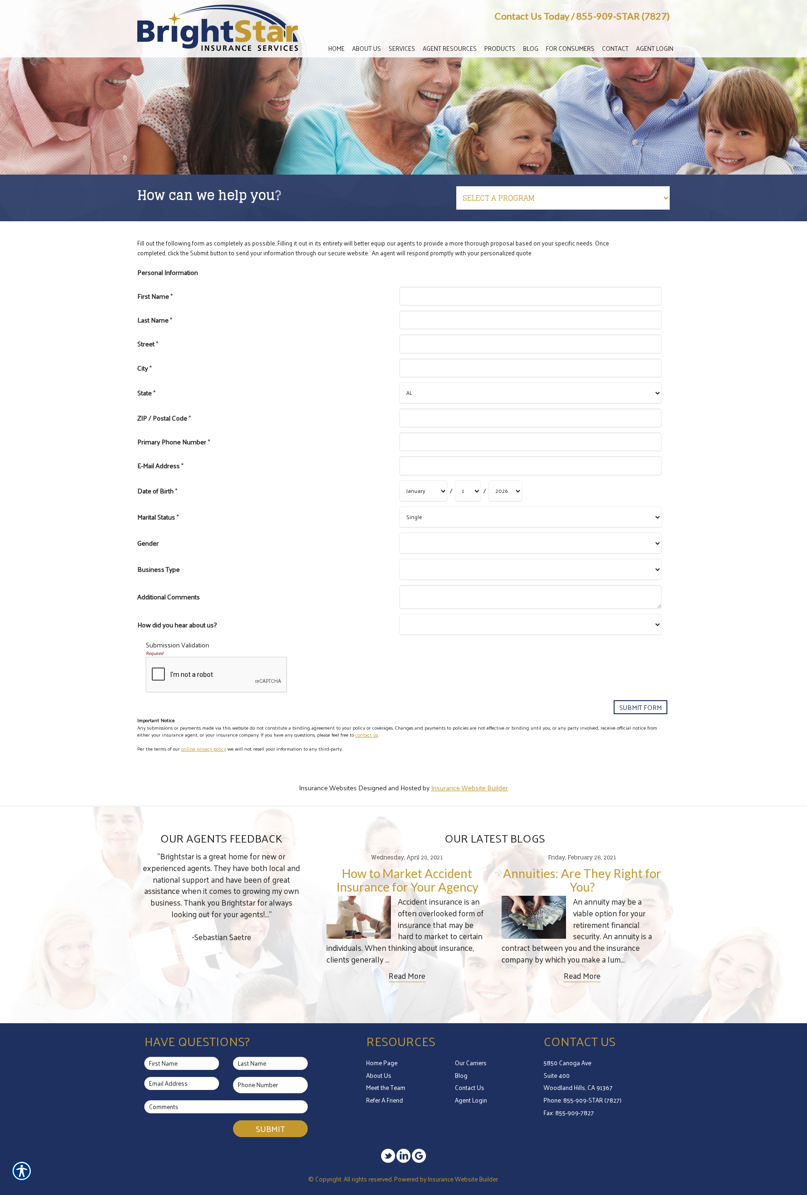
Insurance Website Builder (469, 787)
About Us (378, 1075)
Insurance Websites (328, 787)
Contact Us (469, 1087)
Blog (461, 1075)
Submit (270, 1128)
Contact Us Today (532, 15)
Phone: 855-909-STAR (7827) (583, 1100)
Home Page (381, 1062)
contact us (366, 734)
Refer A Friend (384, 1100)
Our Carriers (471, 1062)
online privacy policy (203, 748)
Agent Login (471, 1100)
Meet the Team (385, 1087)
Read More (407, 976)
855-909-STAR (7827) (623, 15)
